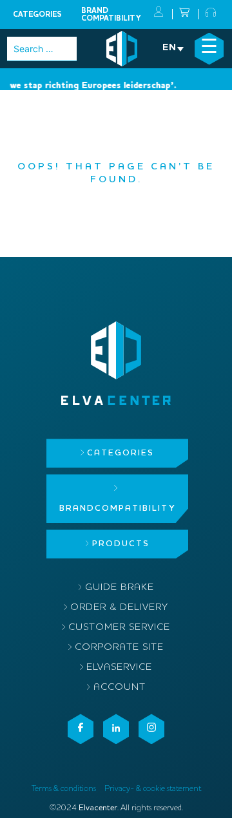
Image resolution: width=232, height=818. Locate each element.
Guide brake (119, 588)
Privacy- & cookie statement (152, 789)
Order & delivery (119, 608)
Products (121, 544)
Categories (37, 15)
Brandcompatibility (111, 15)
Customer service (119, 628)
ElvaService (119, 667)
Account (119, 687)
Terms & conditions (64, 789)
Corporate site (119, 647)
